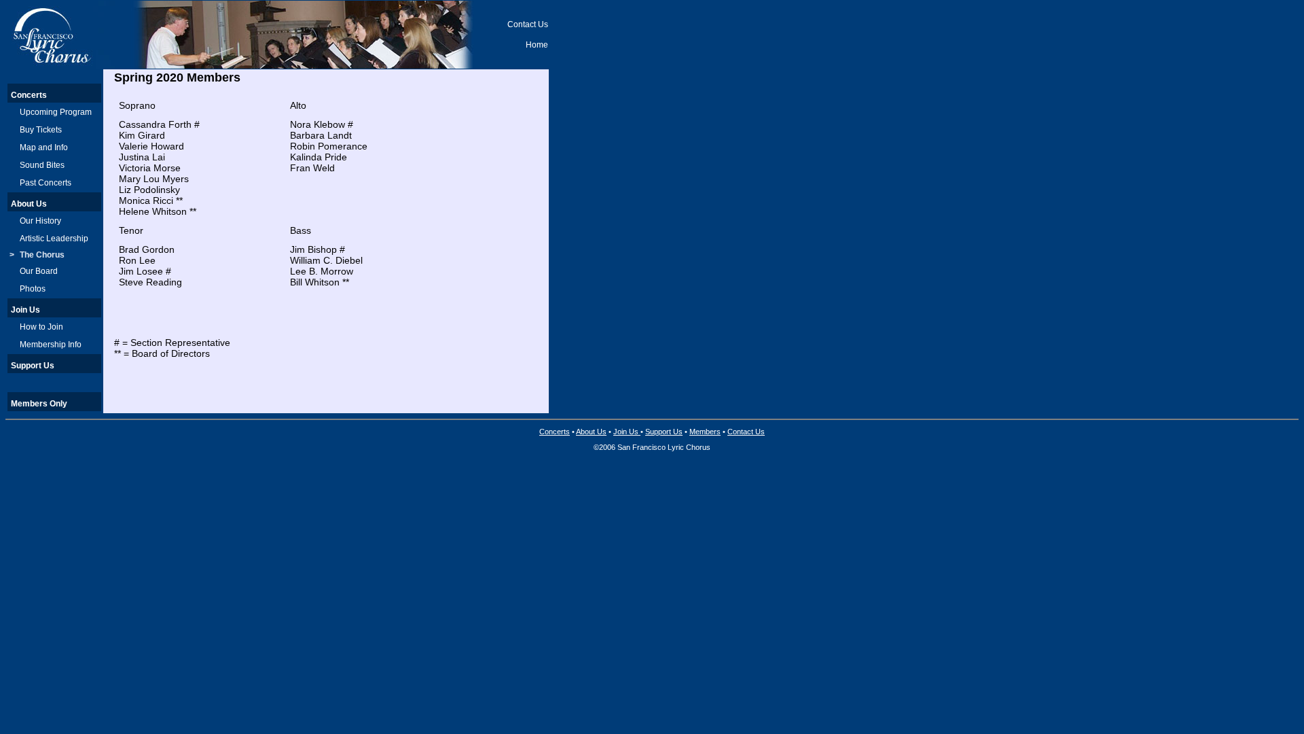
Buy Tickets (41, 130)
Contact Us (527, 24)
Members (705, 431)
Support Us (32, 365)
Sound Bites (42, 165)
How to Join (41, 327)
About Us (29, 204)
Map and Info (44, 147)
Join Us (25, 310)
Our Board (39, 271)
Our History (40, 221)
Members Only (39, 403)
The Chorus (42, 255)
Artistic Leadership (54, 238)
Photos (33, 289)
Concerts (29, 95)
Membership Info (51, 344)
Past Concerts (45, 183)
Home (537, 45)
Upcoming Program (56, 112)
